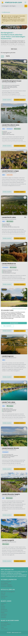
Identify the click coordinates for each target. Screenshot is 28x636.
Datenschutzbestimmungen (19, 309)
